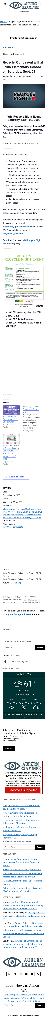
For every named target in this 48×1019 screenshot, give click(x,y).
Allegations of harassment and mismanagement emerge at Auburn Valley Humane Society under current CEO (23, 905)
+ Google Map (15, 582)
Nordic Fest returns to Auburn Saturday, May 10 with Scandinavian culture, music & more (11, 452)
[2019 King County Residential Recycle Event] (33, 418)
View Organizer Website (13, 526)
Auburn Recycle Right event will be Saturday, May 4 (10, 419)
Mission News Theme (16, 1015)
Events (3, 21)
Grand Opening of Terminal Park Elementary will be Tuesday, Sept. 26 (32, 599)
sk (4, 902)
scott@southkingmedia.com (17, 614)
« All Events (9, 47)
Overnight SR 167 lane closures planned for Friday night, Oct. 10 (24, 916)
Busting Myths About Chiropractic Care (22, 869)
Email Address (9, 741)
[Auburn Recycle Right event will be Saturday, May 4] (11, 410)
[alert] (24, 661)
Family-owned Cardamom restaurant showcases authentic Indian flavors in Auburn (21, 862)
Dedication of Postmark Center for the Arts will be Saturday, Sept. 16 (12, 599)
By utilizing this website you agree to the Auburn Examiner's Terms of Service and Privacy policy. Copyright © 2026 (24, 998)
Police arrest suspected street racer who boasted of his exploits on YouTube (23, 933)
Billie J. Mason (9, 930)
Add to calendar (16, 476)
